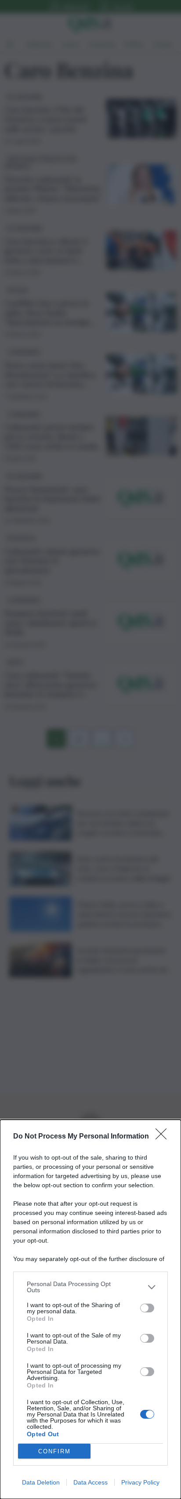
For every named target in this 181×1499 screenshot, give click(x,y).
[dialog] (90, 1309)
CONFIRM (54, 1451)
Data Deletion (41, 1482)
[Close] (164, 1136)
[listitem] (90, 1287)
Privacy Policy (140, 1482)
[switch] (147, 1308)
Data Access (90, 1482)
